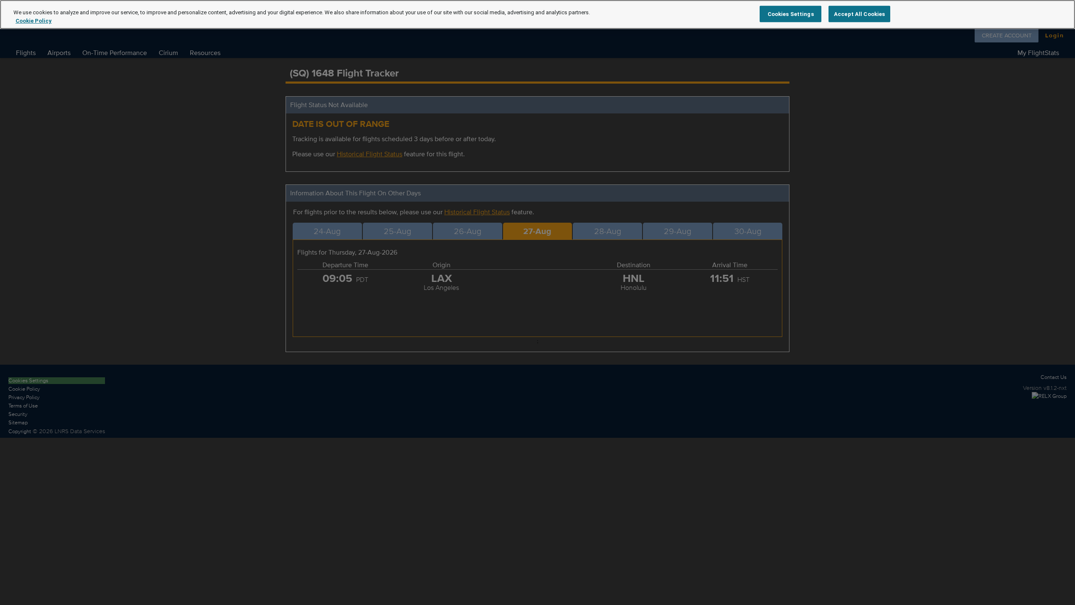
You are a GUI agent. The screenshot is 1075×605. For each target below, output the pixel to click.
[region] (537, 14)
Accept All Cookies (859, 14)
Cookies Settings (791, 14)
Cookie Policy (34, 21)
